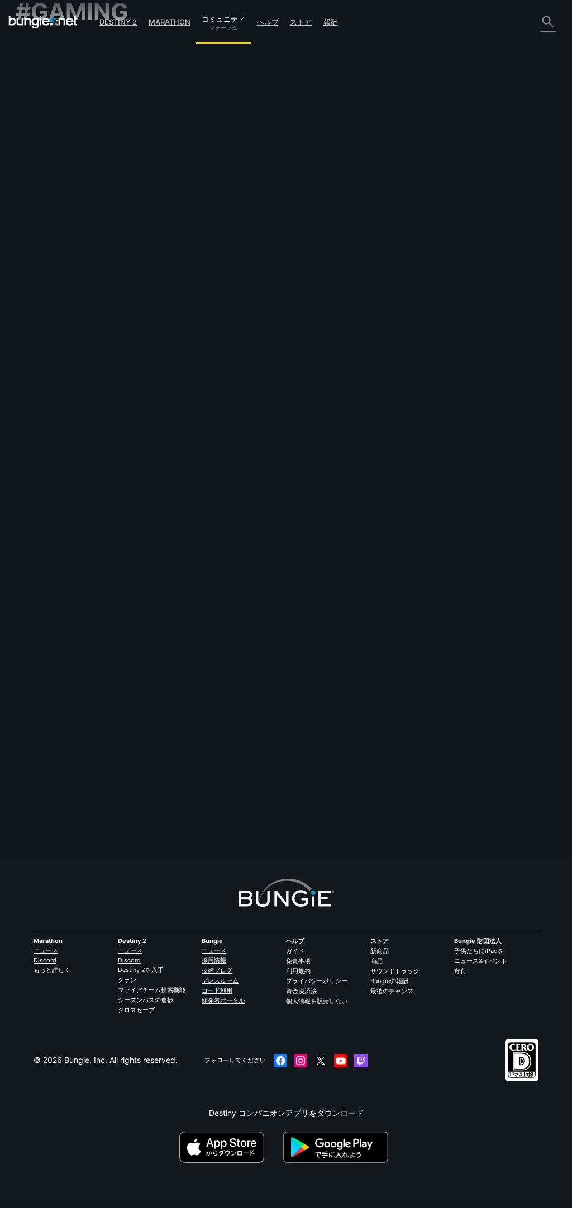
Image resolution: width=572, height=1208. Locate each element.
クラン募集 (41, 244)
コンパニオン (45, 234)
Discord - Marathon (57, 286)
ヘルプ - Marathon (55, 275)
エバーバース (45, 138)
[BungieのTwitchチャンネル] (361, 1060)
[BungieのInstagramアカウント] (300, 1060)
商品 (376, 961)
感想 (30, 64)
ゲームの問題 (45, 149)
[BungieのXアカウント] (320, 1060)
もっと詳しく (52, 970)
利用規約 (298, 971)
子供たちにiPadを (479, 951)
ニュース (46, 950)
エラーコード (45, 117)
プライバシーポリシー (316, 981)
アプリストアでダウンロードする (230, 1147)
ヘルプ (268, 21)
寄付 (460, 971)
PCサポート (43, 202)
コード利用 (217, 990)
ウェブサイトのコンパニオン (73, 170)
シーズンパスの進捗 (145, 1000)
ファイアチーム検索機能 (151, 990)
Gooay (166, 814)
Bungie (212, 941)
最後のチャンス (391, 991)
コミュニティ (223, 17)
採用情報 (214, 960)
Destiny (43, 22)
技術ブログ (217, 970)
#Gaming (169, 324)
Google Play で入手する (338, 1147)
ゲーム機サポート (53, 213)
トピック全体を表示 (190, 363)
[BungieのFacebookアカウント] (280, 1060)
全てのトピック (49, 44)
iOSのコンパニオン (56, 181)
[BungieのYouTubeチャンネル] (340, 1060)
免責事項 (298, 961)
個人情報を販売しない (316, 1001)
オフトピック (45, 264)
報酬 (330, 21)
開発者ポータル (223, 1000)
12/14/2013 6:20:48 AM (246, 385)
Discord (45, 960)
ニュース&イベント (480, 961)
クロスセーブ (136, 1010)
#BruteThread (206, 324)
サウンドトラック (395, 971)
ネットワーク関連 (53, 128)
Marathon (169, 21)
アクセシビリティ (53, 160)
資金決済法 (301, 991)
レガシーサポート (53, 223)
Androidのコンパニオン (64, 191)
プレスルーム (220, 980)
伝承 (30, 85)
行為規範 (35, 298)
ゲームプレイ (45, 96)
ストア (301, 21)
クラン (127, 980)
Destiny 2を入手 (141, 970)
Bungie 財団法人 (478, 941)
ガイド (295, 951)
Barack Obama (182, 266)
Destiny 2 (118, 21)
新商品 (379, 951)
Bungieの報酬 (389, 981)
